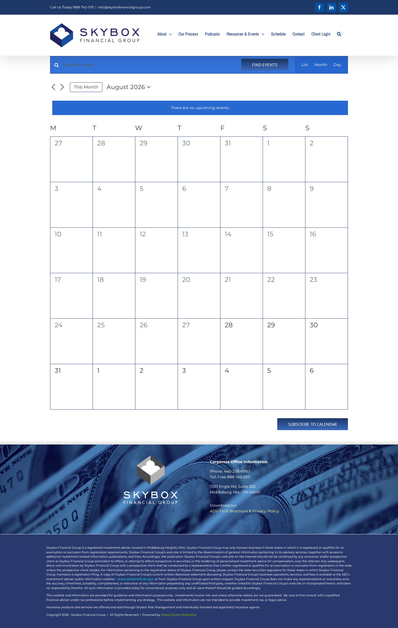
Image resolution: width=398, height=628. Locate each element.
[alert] (200, 108)
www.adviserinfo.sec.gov (136, 579)
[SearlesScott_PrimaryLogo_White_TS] (150, 457)
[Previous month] (53, 87)
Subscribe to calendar (312, 424)
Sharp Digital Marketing (178, 615)
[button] (339, 34)
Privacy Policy (265, 511)
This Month (86, 87)
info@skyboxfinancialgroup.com (124, 7)
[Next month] (62, 87)
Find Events (265, 64)
